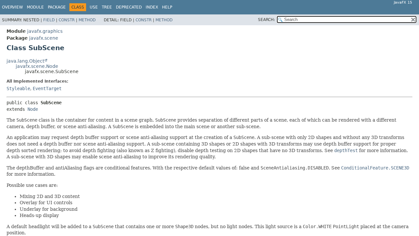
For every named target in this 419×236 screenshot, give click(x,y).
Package (57, 7)
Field (49, 20)
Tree (107, 7)
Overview (12, 7)
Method (87, 20)
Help (167, 7)
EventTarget (47, 88)
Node (32, 109)
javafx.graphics (45, 31)
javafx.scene (43, 38)
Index (152, 7)
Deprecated (129, 7)
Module (35, 7)
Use (94, 7)
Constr (67, 20)
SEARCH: (266, 19)
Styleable (18, 88)
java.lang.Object (25, 61)
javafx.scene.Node (37, 66)
